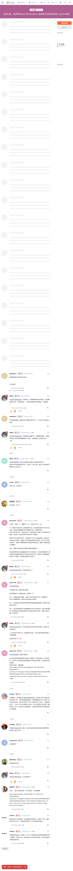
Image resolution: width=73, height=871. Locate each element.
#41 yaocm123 (16, 627)
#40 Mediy (15, 586)
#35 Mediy (15, 462)
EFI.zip (19, 638)
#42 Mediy (15, 655)
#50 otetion (15, 835)
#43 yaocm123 (16, 728)
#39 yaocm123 (16, 570)
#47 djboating (16, 777)
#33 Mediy (15, 420)
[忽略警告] (25, 867)
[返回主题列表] (2, 2)
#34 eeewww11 (17, 436)
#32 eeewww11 (17, 400)
